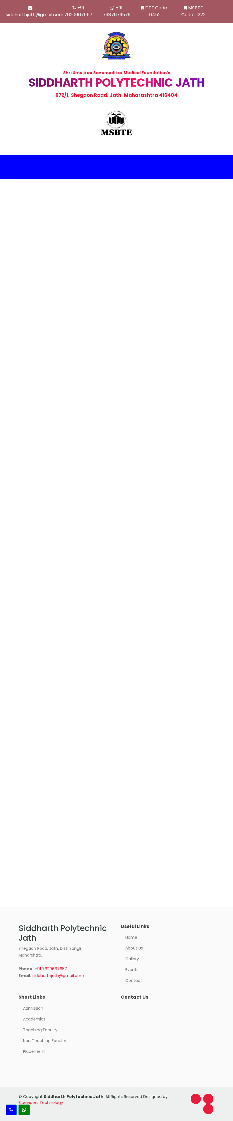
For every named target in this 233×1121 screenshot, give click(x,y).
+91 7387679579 (116, 11)
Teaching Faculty (40, 1030)
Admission (33, 1008)
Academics (34, 1019)
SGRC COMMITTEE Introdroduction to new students (106, 678)
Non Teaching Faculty (44, 1041)
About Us (134, 948)
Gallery (132, 959)
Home (131, 937)
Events (131, 970)
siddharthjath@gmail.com (34, 14)
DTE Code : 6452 (157, 11)
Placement (34, 1051)
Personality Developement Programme (87, 792)
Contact (133, 980)
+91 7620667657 (78, 11)
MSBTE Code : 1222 (193, 11)
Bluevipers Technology (40, 1102)
